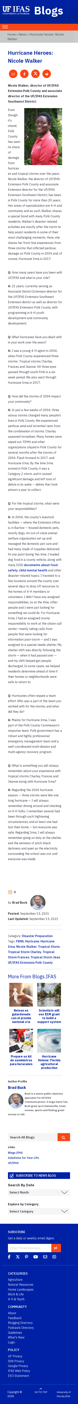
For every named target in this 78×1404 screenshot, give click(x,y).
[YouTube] (35, 1257)
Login (11, 1342)
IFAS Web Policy (19, 1371)
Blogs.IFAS (15, 1152)
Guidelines (15, 1332)
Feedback (15, 1318)
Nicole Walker (26, 946)
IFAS (67, 1396)
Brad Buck (17, 1087)
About (12, 1313)
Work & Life (16, 1294)
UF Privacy (15, 1356)
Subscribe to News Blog (36, 1175)
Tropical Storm (49, 946)
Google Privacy (18, 1366)
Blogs (48, 10)
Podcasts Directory (21, 1328)
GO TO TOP (41, 1392)
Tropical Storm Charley (24, 952)
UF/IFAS (13, 1163)
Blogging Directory (20, 1323)
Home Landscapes (21, 1289)
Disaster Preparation (37, 936)
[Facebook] (9, 1257)
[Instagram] (54, 1257)
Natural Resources (20, 1284)
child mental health (33, 570)
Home (11, 34)
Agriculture (15, 1279)
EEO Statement (18, 1376)
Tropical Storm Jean (45, 957)
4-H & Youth (16, 1299)
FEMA (20, 941)
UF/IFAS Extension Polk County (30, 962)
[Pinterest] (26, 1257)
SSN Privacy (16, 1361)
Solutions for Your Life (23, 1158)
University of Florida (64, 1394)
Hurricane (32, 941)
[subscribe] (55, 1248)
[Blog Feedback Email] (45, 1257)
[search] (64, 1137)
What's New (16, 1337)
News (23, 34)
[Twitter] (18, 1257)
